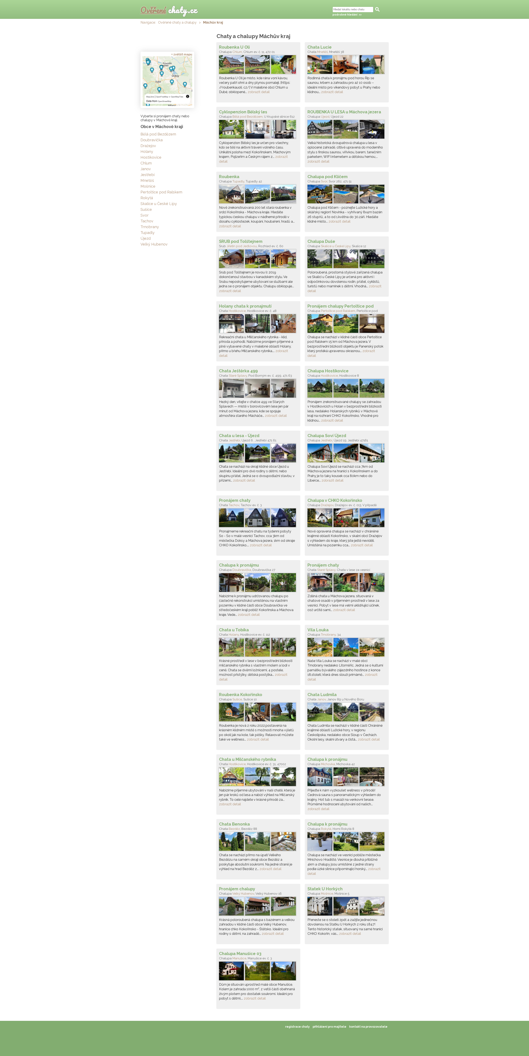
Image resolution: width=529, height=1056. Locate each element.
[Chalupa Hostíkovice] (346, 389)
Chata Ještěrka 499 (238, 371)
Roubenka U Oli (234, 47)
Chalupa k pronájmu (239, 565)
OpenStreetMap (164, 101)
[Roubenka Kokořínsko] (258, 713)
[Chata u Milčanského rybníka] (258, 777)
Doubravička (241, 570)
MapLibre (150, 96)
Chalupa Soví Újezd (326, 435)
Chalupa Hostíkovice (328, 371)
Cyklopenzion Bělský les (243, 112)
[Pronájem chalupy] (258, 907)
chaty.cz (169, 9)
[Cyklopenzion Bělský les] (258, 130)
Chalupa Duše (321, 241)
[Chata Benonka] (258, 842)
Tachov (234, 505)
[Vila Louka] (346, 648)
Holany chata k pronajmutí (245, 306)
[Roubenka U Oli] (258, 65)
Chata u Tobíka (234, 630)
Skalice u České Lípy (335, 246)
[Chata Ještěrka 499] (258, 389)
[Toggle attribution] (187, 96)
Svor (324, 181)
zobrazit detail (259, 92)
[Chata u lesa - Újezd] (258, 454)
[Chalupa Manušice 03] (258, 972)
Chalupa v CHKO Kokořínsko (334, 500)
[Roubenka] (258, 195)
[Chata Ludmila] (346, 713)
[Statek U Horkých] (346, 907)
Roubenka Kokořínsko (240, 694)
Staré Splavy (238, 376)
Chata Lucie (319, 47)
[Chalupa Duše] (346, 259)
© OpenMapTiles (176, 96)
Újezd (325, 117)
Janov (321, 699)
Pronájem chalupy (237, 889)
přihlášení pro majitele (329, 1026)
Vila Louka (318, 630)
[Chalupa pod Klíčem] (346, 195)
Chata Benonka (234, 824)
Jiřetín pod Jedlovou (242, 246)
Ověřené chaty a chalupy (177, 22)
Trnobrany (328, 634)
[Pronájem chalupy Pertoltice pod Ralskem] (346, 324)
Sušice (237, 699)
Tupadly (238, 181)
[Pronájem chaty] (258, 518)
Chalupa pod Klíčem (327, 176)
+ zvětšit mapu (181, 54)
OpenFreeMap (162, 96)
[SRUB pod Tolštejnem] (258, 259)
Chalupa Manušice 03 (240, 953)
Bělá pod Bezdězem (247, 117)
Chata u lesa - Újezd (239, 435)
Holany (234, 634)
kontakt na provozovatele (368, 1026)
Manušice (239, 958)
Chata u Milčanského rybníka (247, 759)
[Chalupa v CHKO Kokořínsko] (346, 518)
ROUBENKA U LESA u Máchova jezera (344, 112)
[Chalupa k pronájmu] (258, 583)
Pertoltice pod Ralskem (338, 311)
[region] (167, 81)
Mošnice (327, 893)
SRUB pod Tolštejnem (240, 241)
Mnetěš (322, 52)
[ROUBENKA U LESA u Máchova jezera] (346, 130)
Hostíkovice (237, 311)
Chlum (237, 52)
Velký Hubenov (243, 893)
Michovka (328, 764)
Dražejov (327, 505)
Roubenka (229, 176)
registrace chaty (297, 1026)
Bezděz (234, 829)
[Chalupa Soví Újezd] (346, 454)
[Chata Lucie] (346, 65)
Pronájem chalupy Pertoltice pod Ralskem (340, 306)
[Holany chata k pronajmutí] (258, 324)
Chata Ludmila (322, 694)
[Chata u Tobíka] (258, 648)
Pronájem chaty (235, 500)
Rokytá (326, 829)
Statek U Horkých (325, 889)
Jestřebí (234, 440)
